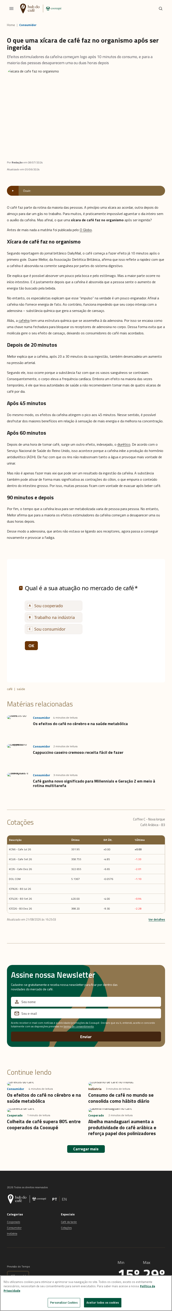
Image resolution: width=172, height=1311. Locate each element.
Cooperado (13, 1222)
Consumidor (28, 24)
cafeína (24, 320)
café (10, 688)
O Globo (86, 229)
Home (11, 24)
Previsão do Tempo (18, 1266)
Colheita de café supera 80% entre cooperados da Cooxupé (44, 1124)
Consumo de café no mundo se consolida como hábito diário (121, 1098)
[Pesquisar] (160, 8)
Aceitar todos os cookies (102, 1302)
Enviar (86, 1037)
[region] (86, 1293)
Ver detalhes (156, 919)
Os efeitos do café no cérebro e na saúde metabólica (80, 724)
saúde (21, 688)
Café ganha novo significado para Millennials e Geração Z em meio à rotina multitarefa (94, 783)
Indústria (12, 1233)
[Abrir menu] (11, 8)
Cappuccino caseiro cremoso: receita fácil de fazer (78, 752)
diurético (123, 444)
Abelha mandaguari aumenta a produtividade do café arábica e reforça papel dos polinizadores (122, 1127)
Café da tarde (69, 1222)
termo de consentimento (79, 1026)
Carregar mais (86, 1149)
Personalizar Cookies (64, 1302)
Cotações (66, 1228)
